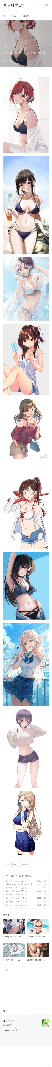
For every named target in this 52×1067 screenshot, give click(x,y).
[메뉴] (47, 5)
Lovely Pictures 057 (15, 894)
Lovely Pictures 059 (15, 891)
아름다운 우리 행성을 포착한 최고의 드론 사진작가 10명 (20, 886)
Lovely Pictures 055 (15, 901)
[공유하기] (11, 864)
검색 (40, 5)
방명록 (26, 15)
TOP (46, 1065)
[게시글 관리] (15, 864)
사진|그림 (11, 876)
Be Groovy (7, 1024)
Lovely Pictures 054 (15, 904)
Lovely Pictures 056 (15, 898)
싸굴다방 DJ (13, 5)
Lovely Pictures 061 (15, 880)
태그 (14, 15)
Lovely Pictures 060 (15, 887)
